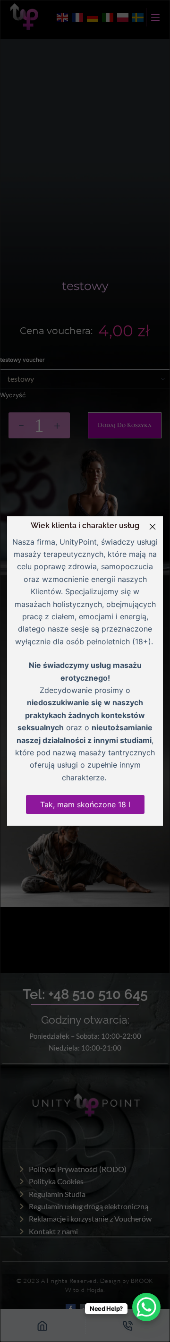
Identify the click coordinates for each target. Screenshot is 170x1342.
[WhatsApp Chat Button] (146, 1307)
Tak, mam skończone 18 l (85, 804)
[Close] (152, 526)
